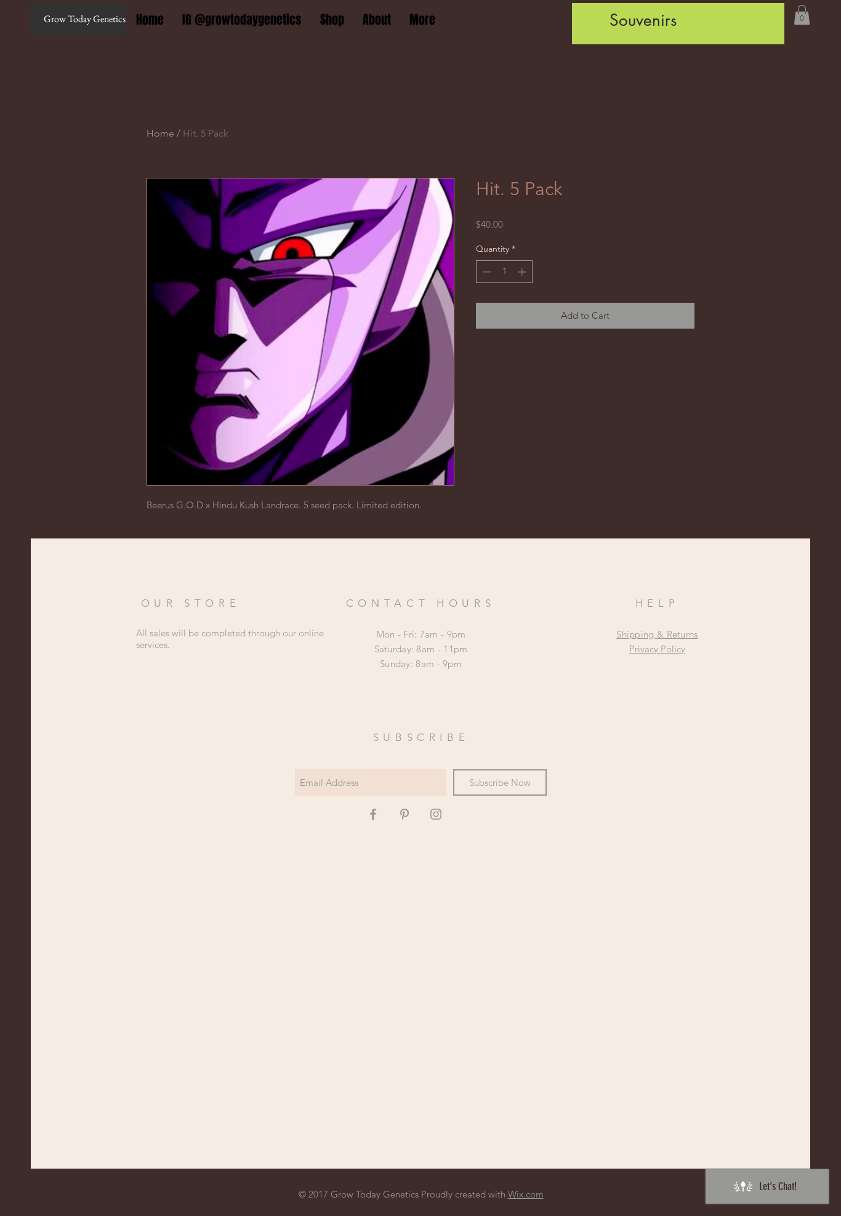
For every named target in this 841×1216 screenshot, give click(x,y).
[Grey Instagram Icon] (436, 814)
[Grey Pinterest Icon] (404, 814)
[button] (802, 15)
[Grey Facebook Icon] (373, 814)
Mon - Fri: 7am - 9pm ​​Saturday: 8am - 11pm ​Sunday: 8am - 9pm (421, 649)
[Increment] (523, 271)
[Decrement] (485, 271)
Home (160, 133)
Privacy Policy (657, 649)
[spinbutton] (504, 271)
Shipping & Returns (657, 634)
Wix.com (526, 1194)
